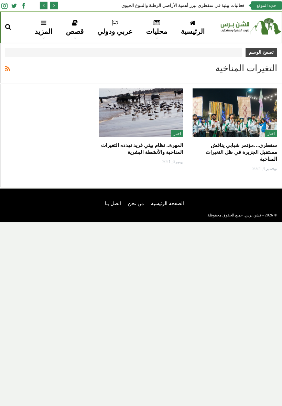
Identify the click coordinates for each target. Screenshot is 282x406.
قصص (75, 31)
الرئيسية (193, 31)
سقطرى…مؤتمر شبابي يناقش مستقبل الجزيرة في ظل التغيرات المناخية (241, 152)
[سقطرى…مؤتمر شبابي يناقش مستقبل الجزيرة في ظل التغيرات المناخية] (235, 112)
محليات (156, 31)
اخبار (271, 133)
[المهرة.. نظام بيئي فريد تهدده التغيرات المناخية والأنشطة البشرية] (141, 112)
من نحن (136, 203)
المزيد (44, 31)
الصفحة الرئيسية (167, 203)
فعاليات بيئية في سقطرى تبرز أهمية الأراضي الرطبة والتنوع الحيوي (182, 5)
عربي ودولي (115, 31)
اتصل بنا (113, 203)
